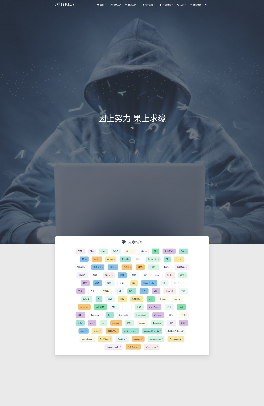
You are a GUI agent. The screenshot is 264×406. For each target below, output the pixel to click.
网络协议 (98, 392)
